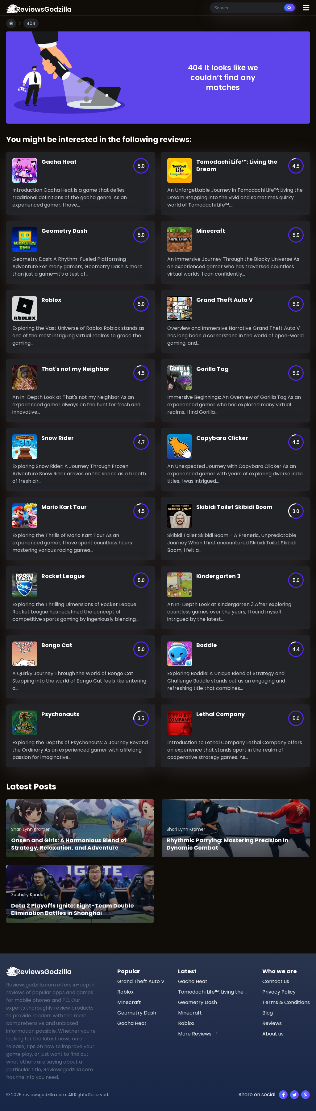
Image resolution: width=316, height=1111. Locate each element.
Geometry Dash (136, 1012)
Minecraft (129, 1002)
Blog (267, 1012)
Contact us (275, 981)
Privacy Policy (279, 991)
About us (273, 1033)
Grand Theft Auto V (140, 981)
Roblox (125, 991)
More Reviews (195, 1033)
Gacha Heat (132, 1023)
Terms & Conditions (286, 1002)
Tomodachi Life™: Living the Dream (213, 991)
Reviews (272, 1023)
